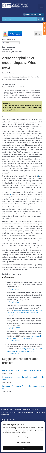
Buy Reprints (16, 34)
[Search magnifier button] (42, 19)
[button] (41, 7)
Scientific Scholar (15, 412)
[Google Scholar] (14, 289)
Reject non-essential (23, 442)
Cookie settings (23, 437)
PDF (38, 34)
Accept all (23, 448)
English (7, 43)
